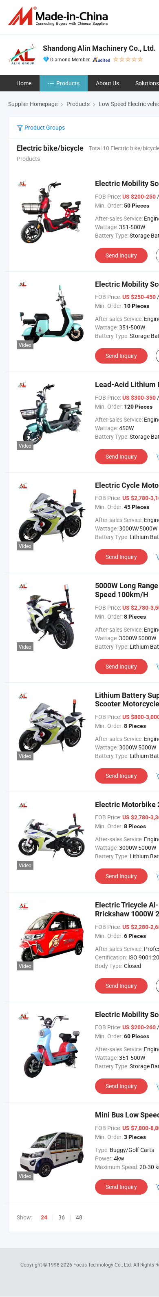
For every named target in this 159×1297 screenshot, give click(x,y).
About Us (107, 83)
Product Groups (44, 127)
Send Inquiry (121, 255)
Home (23, 83)
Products (68, 83)
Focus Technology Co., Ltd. (103, 1264)
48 (79, 1217)
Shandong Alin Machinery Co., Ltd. (99, 48)
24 (44, 1217)
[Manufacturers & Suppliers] (59, 16)
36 (61, 1217)
